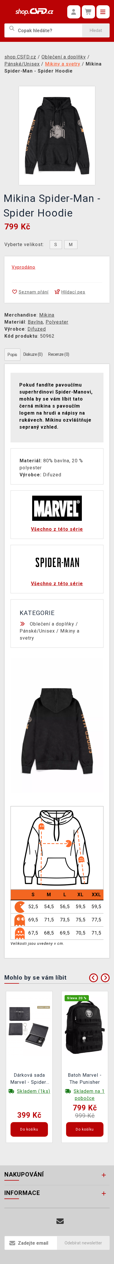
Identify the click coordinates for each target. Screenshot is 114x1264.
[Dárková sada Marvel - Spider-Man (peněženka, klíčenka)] (29, 1026)
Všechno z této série (57, 529)
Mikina (46, 315)
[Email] (60, 1221)
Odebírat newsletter (83, 1243)
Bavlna (35, 322)
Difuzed (36, 329)
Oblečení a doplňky (52, 624)
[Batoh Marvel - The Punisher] (85, 1026)
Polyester (57, 322)
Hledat (96, 30)
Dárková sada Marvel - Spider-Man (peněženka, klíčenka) (29, 1079)
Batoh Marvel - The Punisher (85, 1078)
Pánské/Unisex (37, 631)
